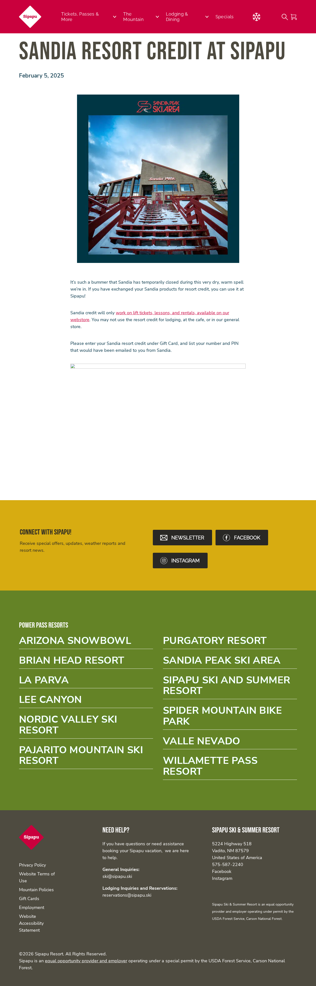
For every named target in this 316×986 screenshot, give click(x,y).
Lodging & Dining (177, 16)
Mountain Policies (36, 890)
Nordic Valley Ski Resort (86, 726)
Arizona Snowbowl (86, 642)
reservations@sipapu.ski (126, 895)
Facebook (221, 871)
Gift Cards (29, 899)
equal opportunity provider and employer (86, 961)
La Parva (86, 682)
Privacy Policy (32, 865)
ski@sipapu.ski (117, 876)
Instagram (222, 878)
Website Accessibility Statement (31, 923)
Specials (225, 16)
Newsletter (187, 538)
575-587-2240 (227, 865)
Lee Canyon (86, 701)
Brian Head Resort (86, 662)
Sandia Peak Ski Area (230, 662)
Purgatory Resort (230, 642)
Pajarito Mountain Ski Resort (86, 757)
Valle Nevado (230, 742)
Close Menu (306, 43)
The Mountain (133, 16)
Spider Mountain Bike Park (230, 717)
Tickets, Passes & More (80, 16)
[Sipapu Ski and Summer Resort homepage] (30, 17)
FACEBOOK (247, 538)
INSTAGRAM (185, 561)
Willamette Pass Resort (230, 767)
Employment (31, 907)
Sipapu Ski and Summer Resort (230, 687)
